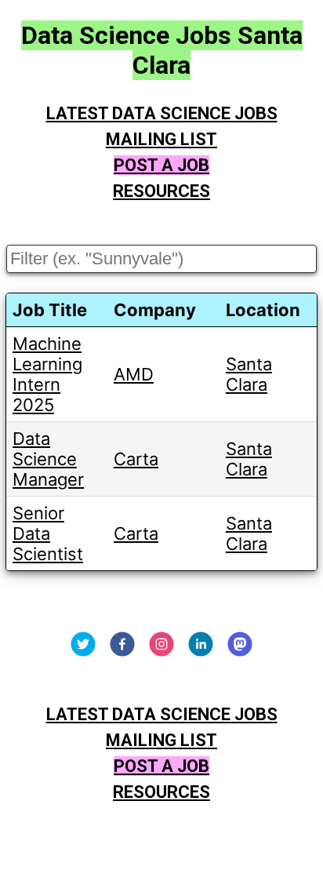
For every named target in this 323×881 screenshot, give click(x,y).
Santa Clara (249, 374)
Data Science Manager (48, 459)
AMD (134, 374)
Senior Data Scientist (48, 533)
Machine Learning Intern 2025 (47, 374)
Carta (136, 459)
